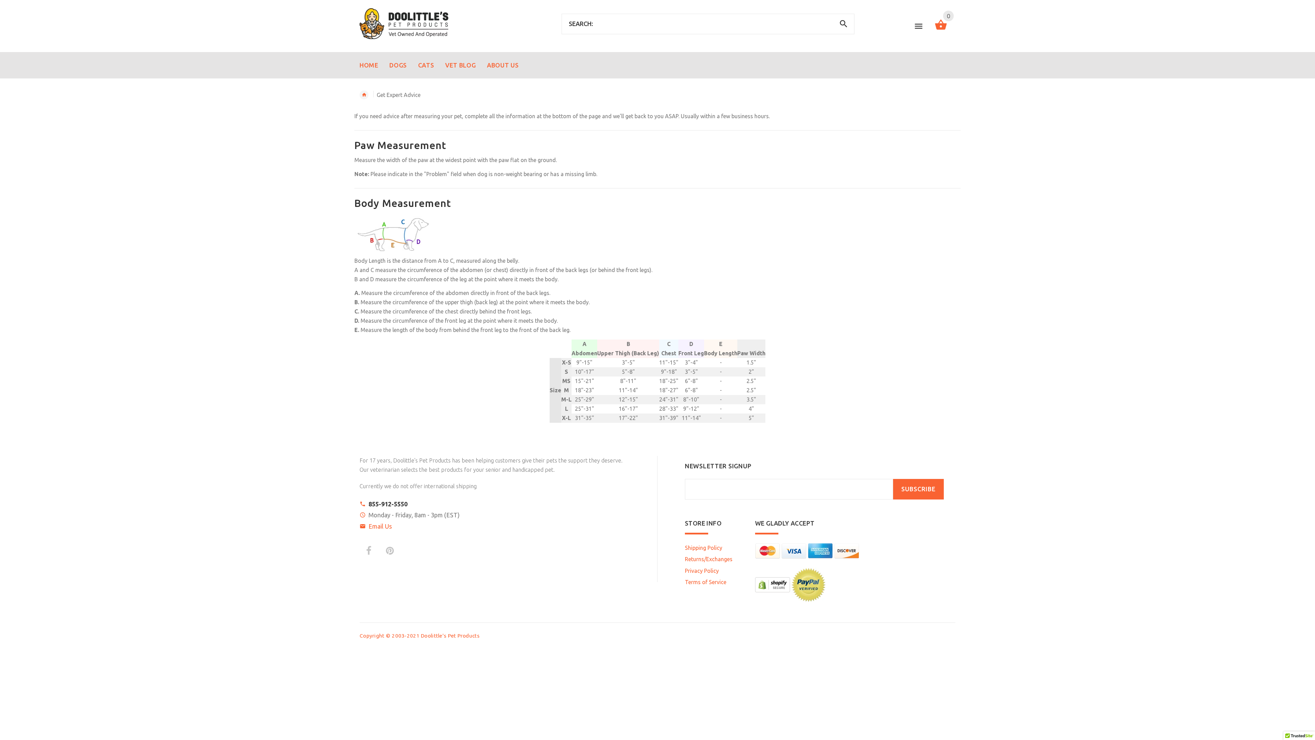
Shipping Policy (703, 548)
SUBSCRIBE (918, 489)
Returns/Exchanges (708, 559)
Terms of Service (705, 582)
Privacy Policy (702, 571)
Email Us (380, 526)
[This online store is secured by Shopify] (772, 584)
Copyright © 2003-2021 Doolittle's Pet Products (419, 636)
